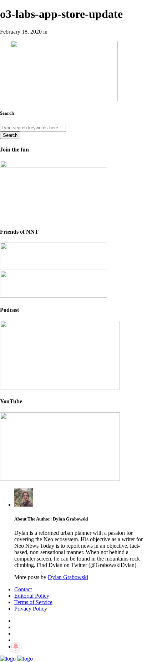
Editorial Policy (31, 596)
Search (10, 135)
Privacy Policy (30, 609)
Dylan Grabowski (68, 577)
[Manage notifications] (15, 646)
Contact (23, 589)
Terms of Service (33, 602)
